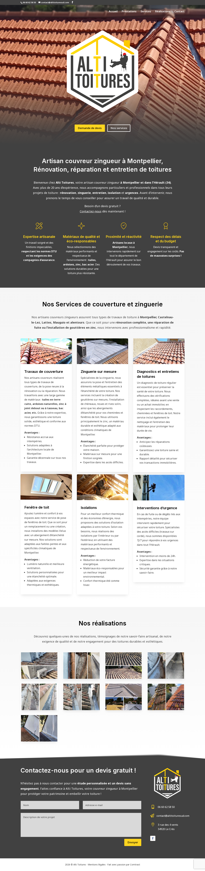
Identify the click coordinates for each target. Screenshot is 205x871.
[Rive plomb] (39, 709)
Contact (179, 11)
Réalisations (162, 11)
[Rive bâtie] (165, 709)
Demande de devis (90, 128)
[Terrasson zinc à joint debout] (123, 709)
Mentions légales (97, 864)
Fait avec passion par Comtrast (123, 864)
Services (146, 11)
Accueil (113, 11)
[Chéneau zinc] (165, 678)
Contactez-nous (90, 211)
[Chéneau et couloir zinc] (39, 678)
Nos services (119, 128)
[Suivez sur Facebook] (152, 838)
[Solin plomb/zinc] (39, 740)
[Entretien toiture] (123, 678)
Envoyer (132, 842)
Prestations (129, 11)
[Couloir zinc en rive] (81, 678)
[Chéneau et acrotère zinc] (81, 709)
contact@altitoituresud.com (172, 816)
